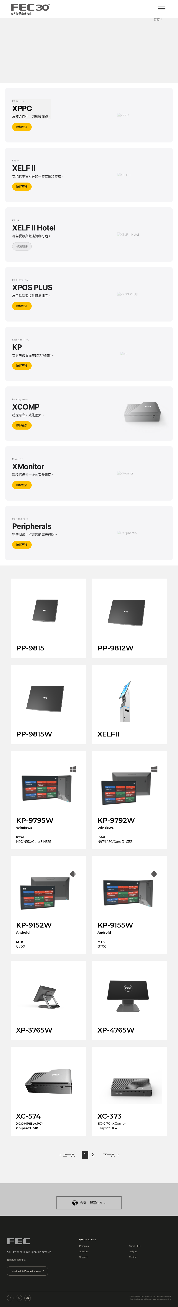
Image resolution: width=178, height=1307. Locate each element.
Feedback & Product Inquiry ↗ (27, 1271)
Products (84, 1246)
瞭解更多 (22, 127)
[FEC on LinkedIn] (19, 1298)
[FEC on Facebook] (10, 1298)
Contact (133, 1257)
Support (83, 1257)
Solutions (84, 1251)
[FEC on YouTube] (27, 1298)
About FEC (134, 1246)
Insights (133, 1251)
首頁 (157, 20)
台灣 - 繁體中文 (91, 1203)
